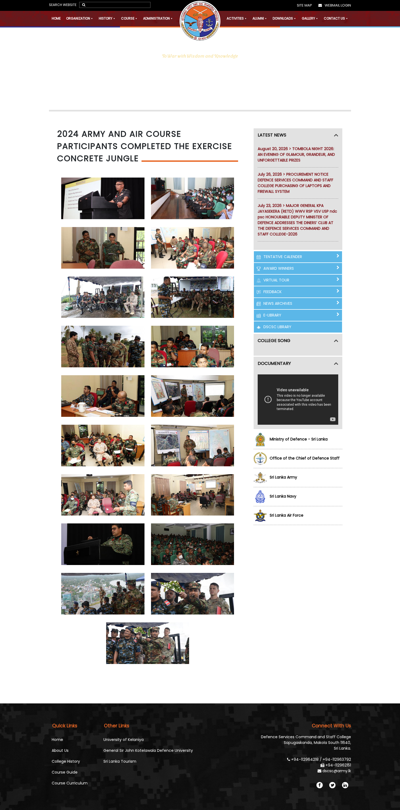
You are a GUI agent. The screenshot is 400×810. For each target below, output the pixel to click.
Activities (235, 18)
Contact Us (334, 18)
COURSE (127, 18)
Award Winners (278, 268)
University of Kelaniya (123, 739)
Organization (78, 18)
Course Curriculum (70, 783)
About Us (60, 750)
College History (66, 761)
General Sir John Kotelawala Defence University (148, 750)
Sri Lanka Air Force (286, 515)
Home (56, 18)
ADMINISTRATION (156, 18)
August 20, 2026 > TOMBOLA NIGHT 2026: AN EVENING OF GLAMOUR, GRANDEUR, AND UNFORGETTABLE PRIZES (296, 154)
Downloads (283, 18)
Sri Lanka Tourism (119, 761)
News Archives (277, 303)
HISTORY (105, 18)
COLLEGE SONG (274, 340)
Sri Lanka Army (283, 477)
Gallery (308, 18)
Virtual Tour (276, 280)
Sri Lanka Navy (283, 496)
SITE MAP (304, 5)
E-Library (272, 315)
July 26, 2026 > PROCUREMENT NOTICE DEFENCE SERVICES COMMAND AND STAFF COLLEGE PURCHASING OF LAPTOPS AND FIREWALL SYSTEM (295, 183)
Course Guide (65, 772)
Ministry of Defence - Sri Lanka (299, 439)
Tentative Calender (282, 256)
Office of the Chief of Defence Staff (305, 458)
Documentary (274, 363)
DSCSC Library (277, 327)
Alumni (258, 18)
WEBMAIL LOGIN (338, 5)
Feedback (272, 291)
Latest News (272, 135)
